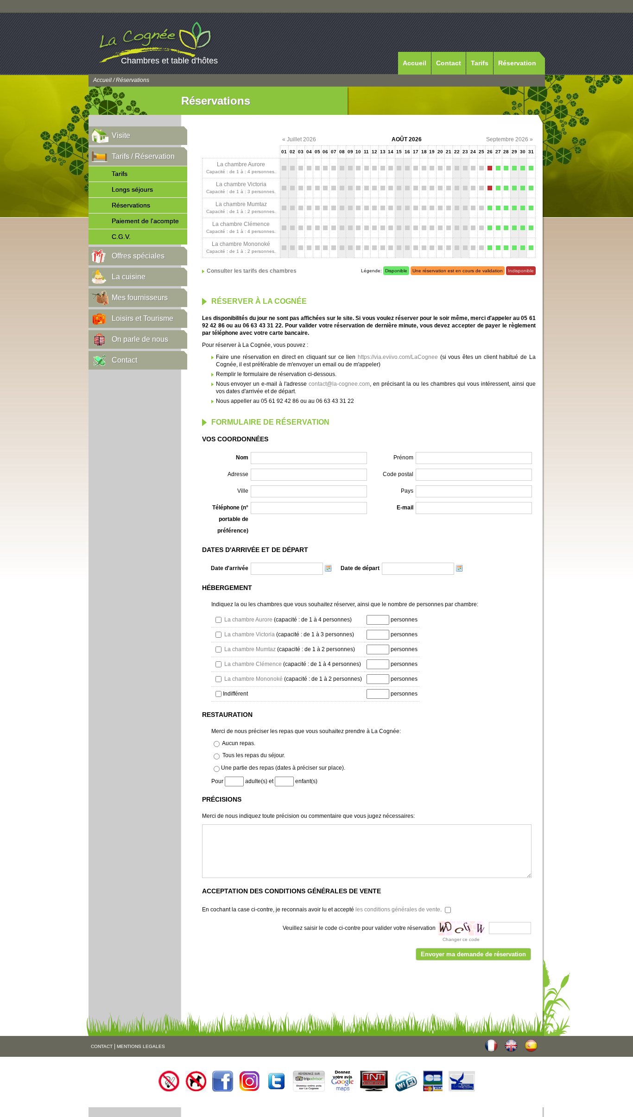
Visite (121, 135)
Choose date (328, 568)
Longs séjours (132, 189)
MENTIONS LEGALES (141, 1046)
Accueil (414, 63)
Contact (448, 63)
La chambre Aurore (241, 164)
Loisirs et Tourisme (142, 318)
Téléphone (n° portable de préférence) (230, 519)
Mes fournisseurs (140, 297)
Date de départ (360, 568)
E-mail (405, 507)
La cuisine (129, 277)
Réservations (131, 205)
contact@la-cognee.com (339, 384)
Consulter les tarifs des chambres (252, 271)
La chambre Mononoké (241, 244)
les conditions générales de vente (397, 909)
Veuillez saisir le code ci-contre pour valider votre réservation (359, 928)
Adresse (238, 474)
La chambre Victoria (241, 184)
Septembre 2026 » (509, 139)
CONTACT (102, 1046)
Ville (242, 491)
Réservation (517, 63)
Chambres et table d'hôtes (169, 60)
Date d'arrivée (229, 568)
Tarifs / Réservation (143, 156)
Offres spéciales (138, 256)
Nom (242, 457)
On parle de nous (140, 339)
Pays (407, 491)
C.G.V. (121, 236)
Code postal (398, 474)
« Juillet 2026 (299, 139)
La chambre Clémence (241, 224)
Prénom (403, 457)
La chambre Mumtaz (241, 204)
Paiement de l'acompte (145, 221)
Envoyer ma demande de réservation (473, 954)
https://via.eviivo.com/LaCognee (398, 357)
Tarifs (479, 63)
